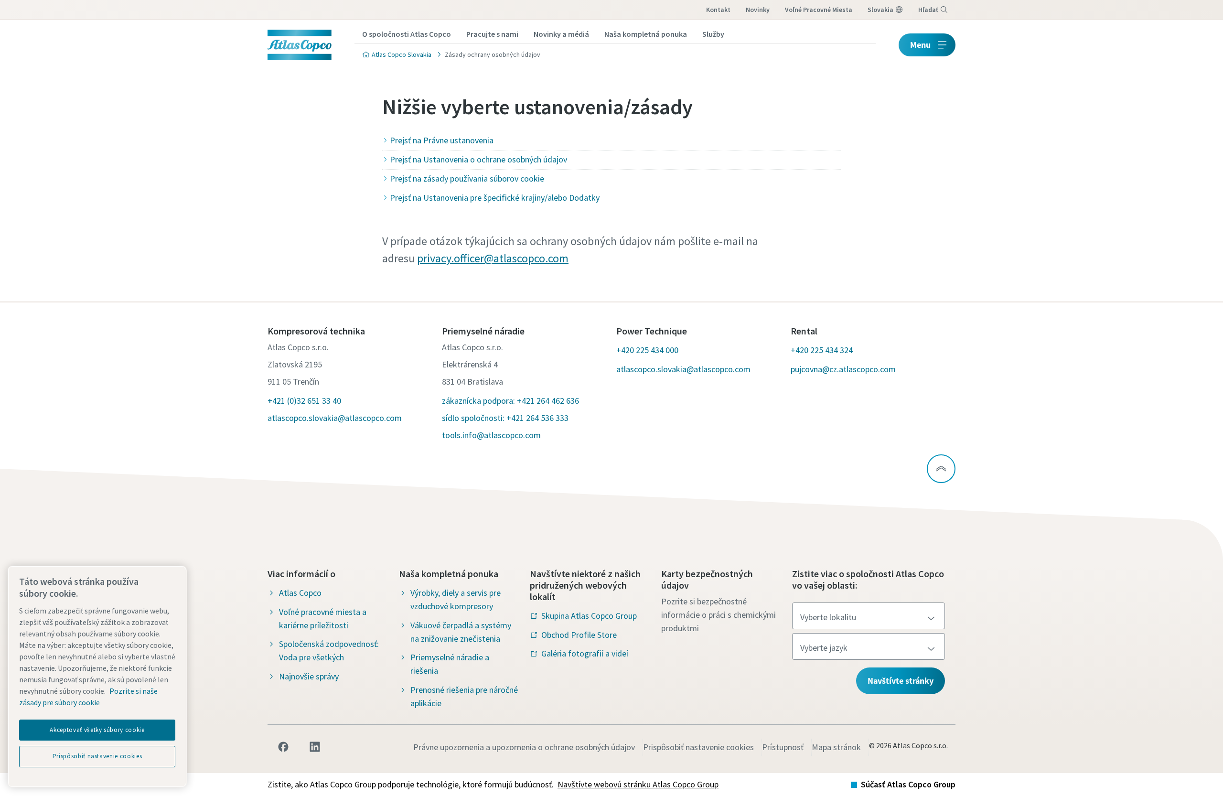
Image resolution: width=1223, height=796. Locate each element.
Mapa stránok (836, 747)
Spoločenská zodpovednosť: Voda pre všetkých (329, 650)
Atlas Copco (300, 592)
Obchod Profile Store (579, 634)
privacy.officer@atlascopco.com (493, 258)
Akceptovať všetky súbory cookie (97, 730)
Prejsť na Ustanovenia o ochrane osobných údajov (478, 159)
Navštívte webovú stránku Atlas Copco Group (638, 784)
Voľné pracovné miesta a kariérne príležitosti (322, 618)
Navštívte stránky (900, 680)
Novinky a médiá (561, 34)
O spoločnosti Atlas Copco (406, 34)
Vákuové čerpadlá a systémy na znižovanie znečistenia (460, 632)
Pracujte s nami (492, 34)
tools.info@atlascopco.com (491, 435)
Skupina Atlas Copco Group (589, 615)
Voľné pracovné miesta (818, 9)
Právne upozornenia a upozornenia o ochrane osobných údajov (524, 747)
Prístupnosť (783, 747)
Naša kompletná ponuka (645, 34)
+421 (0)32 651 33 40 (304, 400)
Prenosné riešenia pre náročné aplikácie (464, 696)
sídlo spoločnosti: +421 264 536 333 (505, 417)
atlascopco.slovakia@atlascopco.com (335, 417)
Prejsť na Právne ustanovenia (441, 140)
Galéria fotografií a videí (584, 653)
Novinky (758, 9)
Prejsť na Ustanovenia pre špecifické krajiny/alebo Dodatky (495, 197)
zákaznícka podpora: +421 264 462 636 (510, 400)
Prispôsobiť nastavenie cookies (698, 747)
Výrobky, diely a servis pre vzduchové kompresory (455, 599)
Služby (713, 34)
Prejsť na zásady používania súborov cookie (467, 178)
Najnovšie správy (309, 676)
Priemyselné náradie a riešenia (449, 664)
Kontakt (718, 9)
